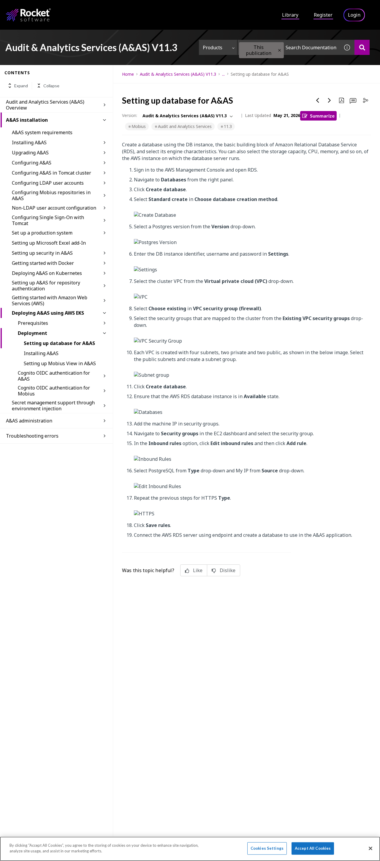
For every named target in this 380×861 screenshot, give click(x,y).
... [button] (223, 74)
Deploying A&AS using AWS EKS (48, 313)
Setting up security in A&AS (42, 253)
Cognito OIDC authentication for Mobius (54, 391)
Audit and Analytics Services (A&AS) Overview (45, 105)
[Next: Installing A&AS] (329, 100)
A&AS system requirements (42, 132)
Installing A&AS (29, 142)
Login (354, 15)
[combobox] (289, 47)
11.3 (228, 126)
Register (323, 15)
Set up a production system (42, 233)
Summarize (322, 115)
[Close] (370, 848)
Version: (129, 115)
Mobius (139, 126)
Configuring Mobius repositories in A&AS (51, 195)
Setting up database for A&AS (59, 343)
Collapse (51, 85)
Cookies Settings (267, 848)
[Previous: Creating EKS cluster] (318, 100)
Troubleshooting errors (32, 436)
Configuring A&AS (31, 162)
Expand (21, 85)
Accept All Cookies (313, 848)
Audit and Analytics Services (185, 126)
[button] (279, 50)
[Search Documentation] (362, 47)
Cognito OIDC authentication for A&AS (54, 376)
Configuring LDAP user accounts (48, 183)
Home (128, 74)
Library (290, 15)
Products (212, 47)
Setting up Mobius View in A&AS (60, 363)
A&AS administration (29, 420)
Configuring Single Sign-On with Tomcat (48, 220)
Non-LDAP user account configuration (54, 208)
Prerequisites (33, 323)
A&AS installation (27, 120)
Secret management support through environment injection (53, 405)
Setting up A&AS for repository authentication (46, 286)
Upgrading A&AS (30, 152)
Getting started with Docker (43, 263)
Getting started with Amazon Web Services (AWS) (49, 300)
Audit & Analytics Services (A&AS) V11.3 (178, 74)
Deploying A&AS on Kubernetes (47, 273)
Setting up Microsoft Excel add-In (49, 243)
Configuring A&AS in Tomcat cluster (51, 173)
